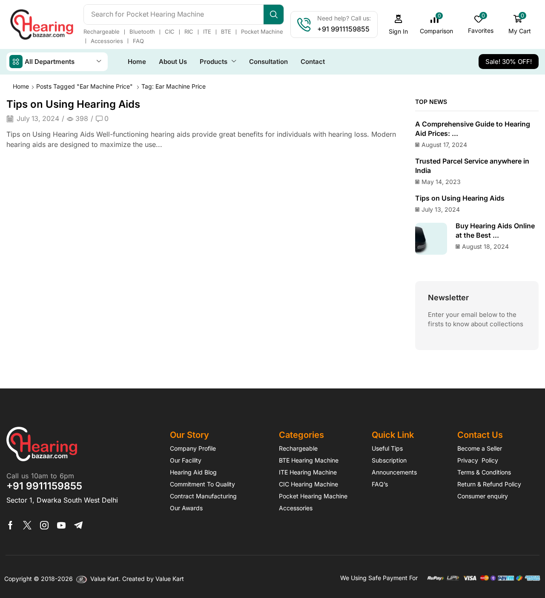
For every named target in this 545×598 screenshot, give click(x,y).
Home (21, 85)
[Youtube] (61, 524)
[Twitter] (27, 524)
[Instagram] (44, 524)
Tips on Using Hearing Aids (73, 104)
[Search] (274, 14)
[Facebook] (10, 524)
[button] (398, 24)
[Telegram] (78, 524)
